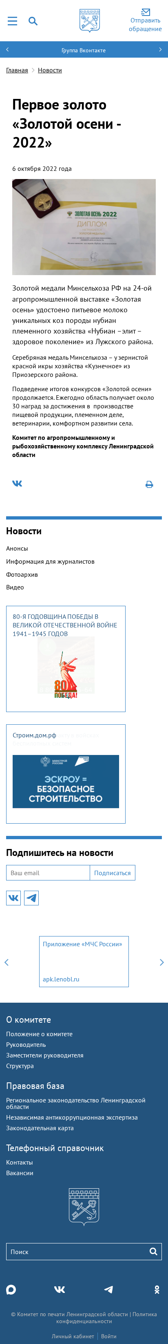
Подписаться (112, 873)
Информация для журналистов (50, 561)
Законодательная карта (40, 1128)
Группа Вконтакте (84, 50)
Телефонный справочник (55, 1148)
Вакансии (19, 1173)
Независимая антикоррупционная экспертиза (72, 1117)
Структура (20, 1066)
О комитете (28, 1019)
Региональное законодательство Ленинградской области (76, 1103)
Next (162, 961)
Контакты (19, 1162)
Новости (50, 70)
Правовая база (35, 1085)
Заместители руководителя (45, 1055)
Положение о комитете (39, 1034)
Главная (17, 70)
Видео (15, 587)
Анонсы (17, 548)
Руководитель (26, 1044)
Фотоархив (22, 574)
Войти (109, 1336)
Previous (6, 961)
